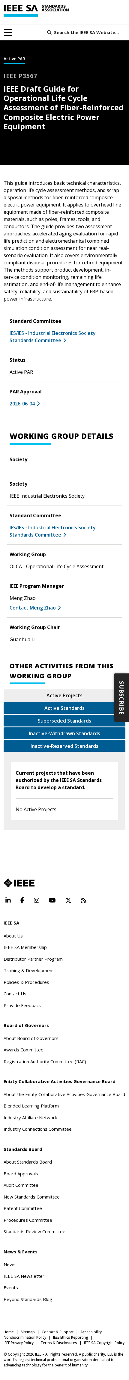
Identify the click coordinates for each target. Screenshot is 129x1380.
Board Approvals (21, 1173)
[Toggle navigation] (8, 32)
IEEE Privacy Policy (19, 1342)
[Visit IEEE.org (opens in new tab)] (19, 882)
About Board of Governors (31, 1038)
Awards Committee (24, 1050)
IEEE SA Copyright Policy (104, 1342)
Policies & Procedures (26, 982)
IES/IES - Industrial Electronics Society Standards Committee (53, 337)
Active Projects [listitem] (64, 695)
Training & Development (29, 970)
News (10, 1264)
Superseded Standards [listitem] (64, 720)
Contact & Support (58, 1331)
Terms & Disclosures (58, 1342)
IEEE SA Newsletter (24, 1276)
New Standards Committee (32, 1197)
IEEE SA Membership (25, 947)
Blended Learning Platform (31, 1106)
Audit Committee (21, 1185)
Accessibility (91, 1331)
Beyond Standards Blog (28, 1299)
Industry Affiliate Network (30, 1117)
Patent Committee (23, 1208)
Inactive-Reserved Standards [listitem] (64, 746)
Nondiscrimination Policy (25, 1337)
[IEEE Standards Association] (36, 11)
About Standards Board (28, 1162)
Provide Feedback (22, 1005)
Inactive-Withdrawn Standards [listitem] (64, 733)
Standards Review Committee (34, 1231)
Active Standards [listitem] (64, 708)
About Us (13, 936)
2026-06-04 (22, 403)
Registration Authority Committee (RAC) (45, 1061)
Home (9, 1331)
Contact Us (15, 994)
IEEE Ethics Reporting (70, 1337)
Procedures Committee (28, 1220)
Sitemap (28, 1331)
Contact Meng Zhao (33, 607)
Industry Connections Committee (38, 1129)
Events (11, 1287)
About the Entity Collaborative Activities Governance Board (64, 1094)
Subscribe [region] (122, 697)
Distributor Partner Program (33, 959)
